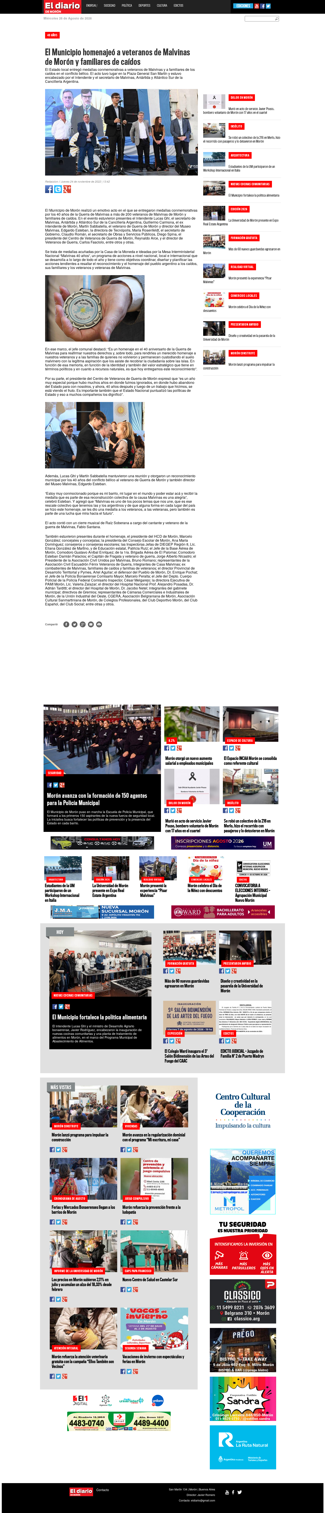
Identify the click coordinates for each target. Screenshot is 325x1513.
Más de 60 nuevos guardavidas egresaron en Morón (241, 251)
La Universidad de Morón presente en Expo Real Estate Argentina (241, 222)
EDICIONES (243, 6)
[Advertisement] (19, 95)
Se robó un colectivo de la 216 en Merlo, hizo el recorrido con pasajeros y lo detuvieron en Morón (241, 139)
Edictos (178, 5)
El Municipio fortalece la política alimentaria (254, 195)
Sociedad (109, 5)
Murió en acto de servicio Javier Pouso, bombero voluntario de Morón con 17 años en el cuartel (238, 110)
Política (127, 5)
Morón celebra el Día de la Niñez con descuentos (237, 309)
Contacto (102, 1490)
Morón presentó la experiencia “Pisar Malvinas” (237, 280)
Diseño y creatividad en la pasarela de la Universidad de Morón (239, 337)
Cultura (162, 5)
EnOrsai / (91, 5)
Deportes (144, 5)
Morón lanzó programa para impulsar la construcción (239, 366)
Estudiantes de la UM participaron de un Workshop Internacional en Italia (239, 168)
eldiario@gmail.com (203, 1500)
